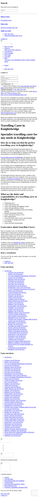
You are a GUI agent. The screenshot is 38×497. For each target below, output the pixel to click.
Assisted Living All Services (16, 299)
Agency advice (25, 60)
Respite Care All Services (15, 324)
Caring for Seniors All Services (17, 292)
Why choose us (16, 50)
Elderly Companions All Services (17, 331)
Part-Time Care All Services (16, 284)
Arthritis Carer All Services (16, 339)
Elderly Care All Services (15, 274)
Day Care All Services (14, 294)
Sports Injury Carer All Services (17, 334)
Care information (16, 60)
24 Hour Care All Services (16, 272)
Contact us (7, 261)
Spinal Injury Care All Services (17, 322)
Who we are (8, 50)
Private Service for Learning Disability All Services (19, 432)
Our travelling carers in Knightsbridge (12, 157)
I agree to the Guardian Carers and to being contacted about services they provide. (19, 86)
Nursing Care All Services (15, 302)
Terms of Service (12, 93)
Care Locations (8, 53)
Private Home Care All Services (17, 306)
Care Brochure (8, 479)
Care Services (8, 51)
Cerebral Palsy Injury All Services (18, 332)
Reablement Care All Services (17, 317)
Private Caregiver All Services (17, 327)
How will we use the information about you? (14, 94)
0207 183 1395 (19, 89)
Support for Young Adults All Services (19, 341)
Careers (6, 477)
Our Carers (7, 55)
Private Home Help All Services (17, 329)
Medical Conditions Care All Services (19, 342)
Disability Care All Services (16, 307)
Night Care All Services (15, 297)
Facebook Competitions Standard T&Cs (16, 487)
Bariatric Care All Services (16, 311)
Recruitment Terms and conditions (14, 480)
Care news (7, 60)
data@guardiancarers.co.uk (9, 112)
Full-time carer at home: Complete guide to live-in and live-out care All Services (22, 320)
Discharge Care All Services (16, 349)
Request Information (6, 89)
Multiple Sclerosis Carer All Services (19, 312)
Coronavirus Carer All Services (17, 348)
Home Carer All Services (15, 291)
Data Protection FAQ (10, 486)
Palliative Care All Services (16, 304)
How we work (8, 46)
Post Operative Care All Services (17, 316)
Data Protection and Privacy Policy (14, 484)
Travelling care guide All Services (18, 326)
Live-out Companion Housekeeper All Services (22, 276)
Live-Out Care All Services (16, 282)
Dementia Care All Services (16, 281)
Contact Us (4, 39)
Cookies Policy (8, 482)
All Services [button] (8, 271)
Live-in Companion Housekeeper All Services (21, 289)
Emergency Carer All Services (17, 337)
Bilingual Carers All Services (16, 279)
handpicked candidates (13, 179)
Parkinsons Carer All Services (16, 336)
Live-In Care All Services (15, 277)
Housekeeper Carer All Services (17, 286)
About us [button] (7, 48)
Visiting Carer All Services (16, 296)
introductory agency (19, 242)
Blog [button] (5, 58)
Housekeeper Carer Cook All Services (19, 287)
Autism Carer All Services (15, 309)
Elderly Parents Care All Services (17, 301)
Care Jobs (7, 56)
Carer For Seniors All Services (17, 314)
